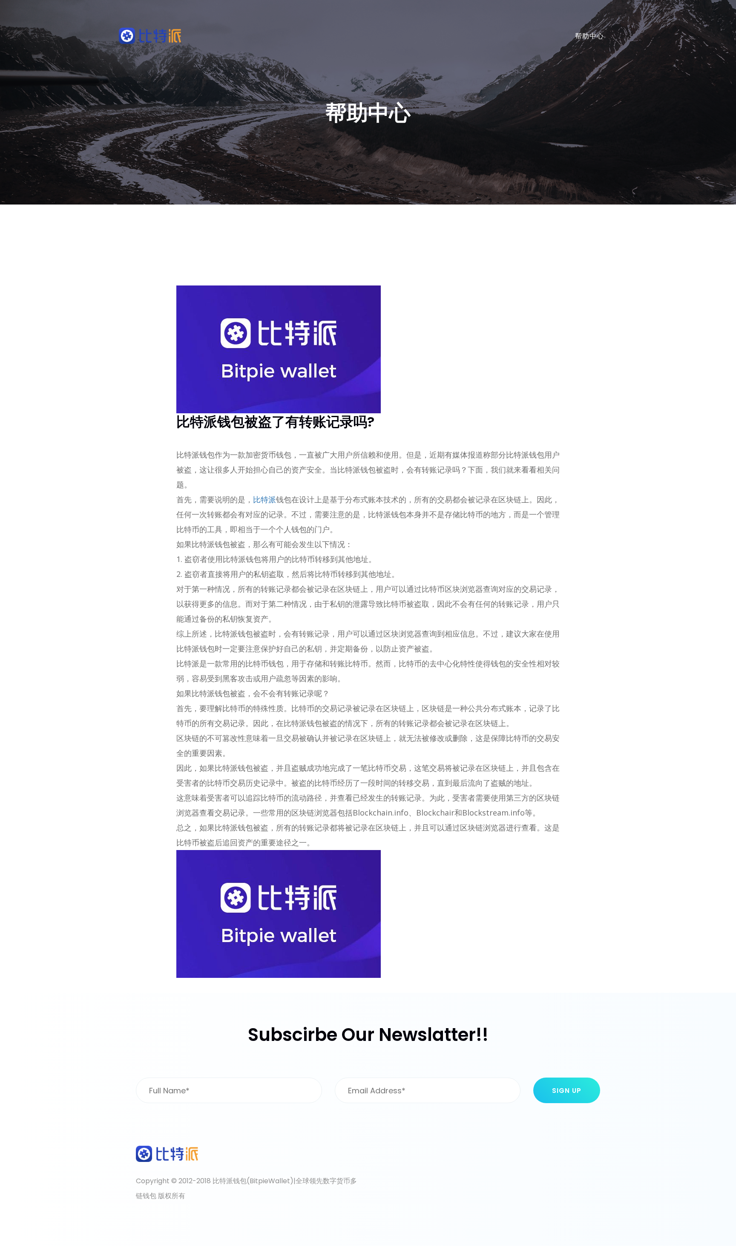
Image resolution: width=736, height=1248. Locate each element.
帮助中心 (589, 36)
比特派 (264, 499)
